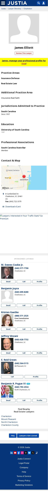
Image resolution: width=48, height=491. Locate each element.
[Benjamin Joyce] (7, 296)
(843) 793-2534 (21, 387)
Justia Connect (23, 459)
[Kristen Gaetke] (7, 320)
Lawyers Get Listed (28, 435)
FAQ (13, 435)
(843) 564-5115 (21, 363)
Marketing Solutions (24, 485)
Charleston (28, 9)
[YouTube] (15, 452)
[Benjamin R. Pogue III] (7, 391)
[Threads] (25, 452)
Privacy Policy (24, 481)
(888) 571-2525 (21, 315)
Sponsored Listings (24, 259)
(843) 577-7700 (21, 268)
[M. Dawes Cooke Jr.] (7, 273)
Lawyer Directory (14, 9)
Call (23, 281)
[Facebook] (18, 452)
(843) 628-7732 (21, 339)
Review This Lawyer (24, 53)
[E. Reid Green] (7, 368)
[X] (32, 452)
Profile (39, 281)
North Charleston (9, 422)
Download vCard (13, 206)
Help (24, 472)
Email (8, 281)
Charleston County (10, 425)
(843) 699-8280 (21, 292)
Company (24, 467)
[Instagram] (22, 452)
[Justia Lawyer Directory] (36, 452)
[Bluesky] (29, 452)
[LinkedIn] (11, 452)
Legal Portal (24, 463)
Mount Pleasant (8, 419)
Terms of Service (24, 476)
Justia (3, 9)
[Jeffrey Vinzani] (7, 344)
